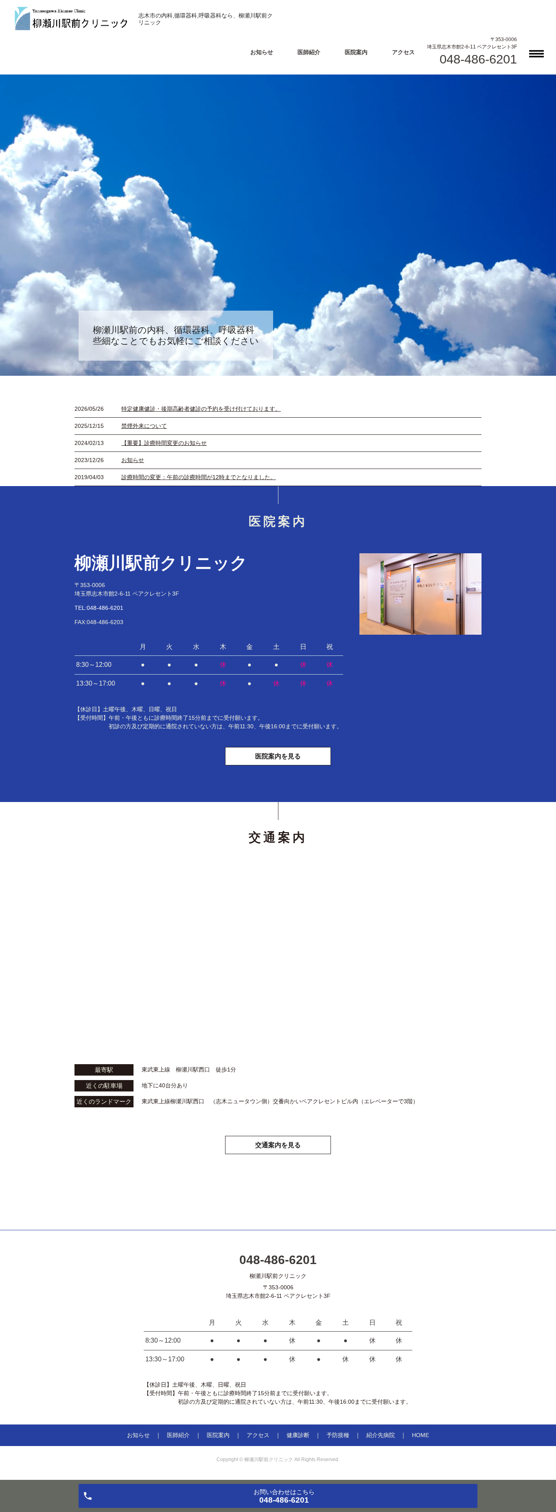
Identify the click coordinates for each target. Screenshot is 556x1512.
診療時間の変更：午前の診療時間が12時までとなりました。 (198, 477)
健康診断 (298, 1435)
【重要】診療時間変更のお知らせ (164, 443)
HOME (420, 1435)
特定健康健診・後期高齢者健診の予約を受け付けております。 (201, 408)
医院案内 (356, 52)
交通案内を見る (278, 1145)
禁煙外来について (144, 426)
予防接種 (337, 1435)
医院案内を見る (278, 756)
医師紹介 (309, 52)
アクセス (403, 52)
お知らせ (261, 52)
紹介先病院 (380, 1435)
